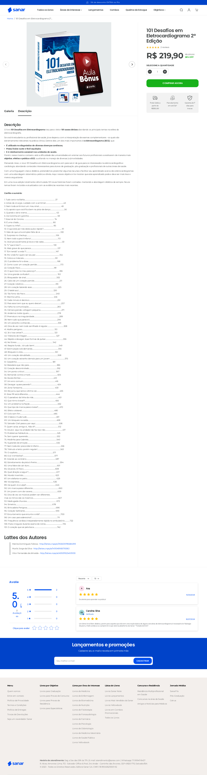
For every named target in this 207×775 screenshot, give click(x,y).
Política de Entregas (16, 710)
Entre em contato (15, 696)
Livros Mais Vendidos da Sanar (119, 700)
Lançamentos (95, 9)
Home (10, 18)
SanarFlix (174, 691)
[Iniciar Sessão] (189, 10)
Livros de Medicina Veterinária (86, 733)
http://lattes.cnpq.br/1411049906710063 (51, 548)
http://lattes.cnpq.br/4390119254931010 (57, 553)
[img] (88, 595)
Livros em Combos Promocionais (114, 711)
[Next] (132, 64)
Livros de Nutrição (81, 705)
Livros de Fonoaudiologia (84, 714)
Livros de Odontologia (82, 728)
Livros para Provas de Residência (50, 702)
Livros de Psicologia (81, 724)
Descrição (24, 111)
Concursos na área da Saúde (150, 699)
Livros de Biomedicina (82, 700)
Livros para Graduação (50, 691)
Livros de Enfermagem (83, 696)
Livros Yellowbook (80, 742)
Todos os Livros (45, 9)
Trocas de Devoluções (17, 714)
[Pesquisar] (181, 10)
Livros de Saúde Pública (83, 737)
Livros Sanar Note (113, 691)
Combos (114, 9)
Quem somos (13, 691)
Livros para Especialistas (51, 708)
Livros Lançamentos (114, 696)
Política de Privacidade (18, 700)
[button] (42, 590)
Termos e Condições (16, 705)
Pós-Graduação (177, 696)
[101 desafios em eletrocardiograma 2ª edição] (69, 64)
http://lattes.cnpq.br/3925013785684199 (57, 544)
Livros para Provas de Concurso (54, 696)
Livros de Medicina (81, 691)
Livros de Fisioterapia (82, 710)
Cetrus (173, 700)
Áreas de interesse (70, 9)
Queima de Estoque (136, 9)
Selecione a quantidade (160, 65)
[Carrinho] (196, 10)
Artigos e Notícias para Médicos (152, 703)
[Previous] (6, 64)
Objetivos (158, 9)
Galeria (9, 111)
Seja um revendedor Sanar (19, 719)
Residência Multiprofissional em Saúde (150, 693)
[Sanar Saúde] (16, 10)
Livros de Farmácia (81, 719)
